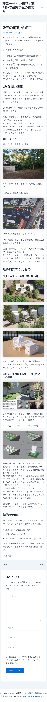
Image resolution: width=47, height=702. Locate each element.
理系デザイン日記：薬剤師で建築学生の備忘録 (18, 7)
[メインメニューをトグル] (41, 7)
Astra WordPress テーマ (35, 696)
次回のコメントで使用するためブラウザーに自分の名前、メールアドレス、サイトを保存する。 (23, 660)
